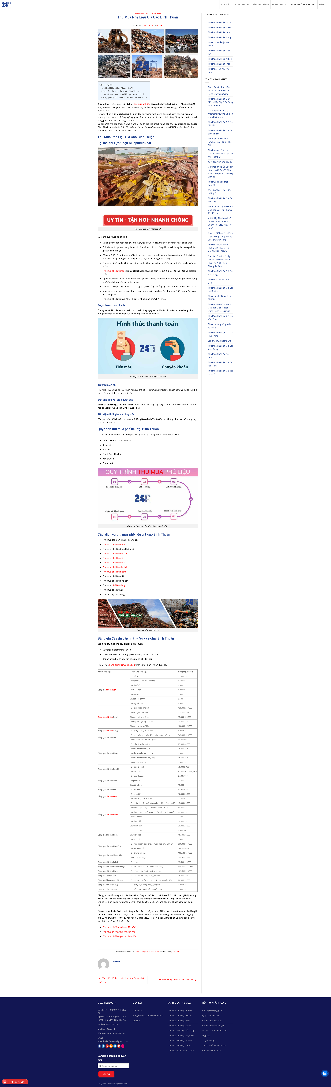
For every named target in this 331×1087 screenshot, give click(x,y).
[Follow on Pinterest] (107, 1046)
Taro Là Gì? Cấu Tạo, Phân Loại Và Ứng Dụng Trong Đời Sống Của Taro (220, 236)
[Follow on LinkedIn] (115, 1046)
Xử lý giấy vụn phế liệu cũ (220, 161)
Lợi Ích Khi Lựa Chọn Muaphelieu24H (118, 88)
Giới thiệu (225, 4)
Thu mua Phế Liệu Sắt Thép (218, 44)
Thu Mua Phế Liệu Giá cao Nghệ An (220, 372)
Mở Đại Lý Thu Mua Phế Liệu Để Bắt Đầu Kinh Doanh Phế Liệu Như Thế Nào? (220, 223)
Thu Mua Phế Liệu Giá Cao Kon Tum (220, 364)
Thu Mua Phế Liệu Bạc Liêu (219, 356)
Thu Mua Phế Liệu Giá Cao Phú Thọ (220, 200)
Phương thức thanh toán (214, 1030)
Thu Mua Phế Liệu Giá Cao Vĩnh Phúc (220, 318)
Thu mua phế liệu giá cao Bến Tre (119, 931)
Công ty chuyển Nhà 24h (219, 340)
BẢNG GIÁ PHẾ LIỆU (261, 4)
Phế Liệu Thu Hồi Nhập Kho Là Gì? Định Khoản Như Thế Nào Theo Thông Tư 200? (219, 261)
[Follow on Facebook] (99, 1046)
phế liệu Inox (111, 796)
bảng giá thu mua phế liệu (122, 664)
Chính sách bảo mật (211, 1020)
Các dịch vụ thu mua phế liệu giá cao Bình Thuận (124, 94)
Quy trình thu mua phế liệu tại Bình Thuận (121, 91)
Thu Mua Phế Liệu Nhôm (220, 22)
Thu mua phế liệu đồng (114, 562)
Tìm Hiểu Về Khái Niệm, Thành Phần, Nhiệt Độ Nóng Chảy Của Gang (219, 90)
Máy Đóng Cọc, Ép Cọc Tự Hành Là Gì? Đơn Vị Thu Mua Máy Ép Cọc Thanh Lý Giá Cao (220, 171)
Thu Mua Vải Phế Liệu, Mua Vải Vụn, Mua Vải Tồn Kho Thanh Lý (220, 153)
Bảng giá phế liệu (105, 717)
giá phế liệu (108, 730)
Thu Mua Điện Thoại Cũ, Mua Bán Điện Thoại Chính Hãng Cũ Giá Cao (219, 307)
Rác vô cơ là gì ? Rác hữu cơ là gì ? (219, 192)
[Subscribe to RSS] (111, 1046)
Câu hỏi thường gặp (212, 1010)
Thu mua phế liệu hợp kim (115, 553)
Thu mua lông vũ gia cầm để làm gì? (220, 326)
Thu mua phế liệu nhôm (114, 571)
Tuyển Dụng (208, 1040)
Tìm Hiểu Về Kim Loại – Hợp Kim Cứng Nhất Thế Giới (220, 142)
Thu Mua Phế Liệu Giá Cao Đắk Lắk (176, 979)
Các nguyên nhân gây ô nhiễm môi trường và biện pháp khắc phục (220, 113)
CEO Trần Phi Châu (211, 1050)
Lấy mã (106, 1074)
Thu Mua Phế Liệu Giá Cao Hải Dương (220, 289)
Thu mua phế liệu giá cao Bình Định (120, 936)
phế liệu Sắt (111, 689)
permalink (175, 952)
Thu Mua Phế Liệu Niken (220, 58)
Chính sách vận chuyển (213, 1025)
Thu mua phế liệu (241, 4)
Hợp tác (206, 1035)
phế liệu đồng (118, 585)
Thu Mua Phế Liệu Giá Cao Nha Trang (220, 334)
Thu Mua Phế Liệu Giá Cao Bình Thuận (220, 132)
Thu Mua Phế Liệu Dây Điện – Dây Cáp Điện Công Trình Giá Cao (220, 102)
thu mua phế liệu (142, 104)
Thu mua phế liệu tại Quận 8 (218, 183)
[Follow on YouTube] (119, 1046)
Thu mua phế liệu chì (113, 558)
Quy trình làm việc (211, 1015)
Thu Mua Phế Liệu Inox (219, 63)
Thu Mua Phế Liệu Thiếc (219, 27)
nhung (160, 25)
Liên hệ (322, 4)
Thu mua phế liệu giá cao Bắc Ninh (119, 927)
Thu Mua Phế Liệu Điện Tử (219, 52)
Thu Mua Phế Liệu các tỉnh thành (147, 13)
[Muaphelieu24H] (13, 4)
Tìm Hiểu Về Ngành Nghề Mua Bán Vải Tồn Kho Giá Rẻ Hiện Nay (220, 210)
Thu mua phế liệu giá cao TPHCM (220, 298)
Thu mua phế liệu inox (113, 270)
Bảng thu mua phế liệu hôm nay (148, 1015)
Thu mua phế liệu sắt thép (115, 567)
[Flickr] (122, 1046)
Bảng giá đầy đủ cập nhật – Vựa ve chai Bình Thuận (125, 97)
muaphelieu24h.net (115, 1033)
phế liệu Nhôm (112, 814)
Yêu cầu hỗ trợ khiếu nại (214, 1045)
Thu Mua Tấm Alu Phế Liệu (218, 70)
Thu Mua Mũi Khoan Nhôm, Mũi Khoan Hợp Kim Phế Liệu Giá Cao (219, 248)
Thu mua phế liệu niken (114, 544)
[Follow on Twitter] (103, 1046)
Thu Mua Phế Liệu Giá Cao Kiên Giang (220, 347)
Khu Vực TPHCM (279, 4)
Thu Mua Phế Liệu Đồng (219, 37)
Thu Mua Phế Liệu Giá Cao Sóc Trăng (220, 273)
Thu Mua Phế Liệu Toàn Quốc (303, 4)
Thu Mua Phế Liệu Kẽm (219, 32)
